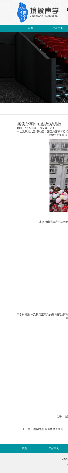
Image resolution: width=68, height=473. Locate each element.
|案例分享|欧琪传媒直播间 (48, 429)
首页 (30, 28)
